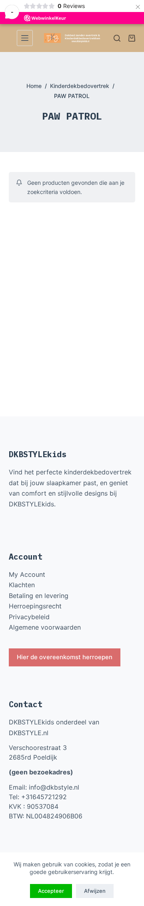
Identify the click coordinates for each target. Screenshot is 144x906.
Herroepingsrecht (35, 606)
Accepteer (51, 891)
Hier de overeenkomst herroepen (64, 657)
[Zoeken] (117, 38)
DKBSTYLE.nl (28, 733)
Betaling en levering (38, 596)
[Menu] (25, 38)
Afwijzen (95, 891)
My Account (27, 574)
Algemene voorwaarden (45, 627)
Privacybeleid (29, 617)
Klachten (22, 585)
